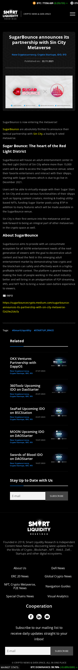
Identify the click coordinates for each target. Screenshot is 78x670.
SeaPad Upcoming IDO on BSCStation (27, 410)
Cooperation (39, 606)
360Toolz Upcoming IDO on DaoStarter (25, 387)
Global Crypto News (58, 576)
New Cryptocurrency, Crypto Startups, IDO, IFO (39, 54)
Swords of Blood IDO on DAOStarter (26, 456)
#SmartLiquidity (21, 330)
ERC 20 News (20, 576)
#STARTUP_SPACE (44, 330)
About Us (20, 568)
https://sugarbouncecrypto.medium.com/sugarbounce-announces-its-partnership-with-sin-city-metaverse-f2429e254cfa (36, 307)
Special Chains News (20, 596)
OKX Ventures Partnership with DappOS (23, 362)
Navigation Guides (58, 586)
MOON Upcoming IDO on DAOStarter (27, 433)
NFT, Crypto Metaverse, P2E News (20, 586)
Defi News (58, 568)
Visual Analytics (58, 596)
